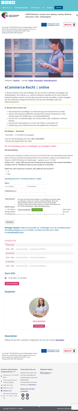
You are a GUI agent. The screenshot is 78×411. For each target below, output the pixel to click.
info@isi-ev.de (7, 390)
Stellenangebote (45, 17)
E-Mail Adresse (11, 191)
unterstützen (32, 384)
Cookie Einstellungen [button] (24, 209)
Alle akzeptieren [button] (37, 209)
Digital (30, 80)
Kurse (48, 14)
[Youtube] (13, 2)
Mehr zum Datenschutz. (42, 206)
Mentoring (67, 14)
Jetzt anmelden (12, 283)
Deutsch (16, 80)
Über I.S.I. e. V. (7, 8)
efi (43, 8)
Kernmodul (38, 80)
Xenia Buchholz (39, 321)
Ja (8, 171)
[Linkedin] (6, 2)
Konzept (42, 14)
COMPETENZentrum (32, 14)
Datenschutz (69, 408)
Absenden (9, 222)
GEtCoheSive (35, 8)
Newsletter (60, 340)
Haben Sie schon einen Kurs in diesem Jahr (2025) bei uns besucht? (29, 169)
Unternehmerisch (50, 80)
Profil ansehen (39, 326)
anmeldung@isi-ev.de (15, 232)
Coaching (61, 14)
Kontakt (49, 8)
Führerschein (29, 17)
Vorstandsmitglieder (21, 8)
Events (37, 17)
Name (7, 183)
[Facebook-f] (2, 2)
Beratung (54, 14)
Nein (8, 174)
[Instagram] (10, 2)
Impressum (60, 408)
